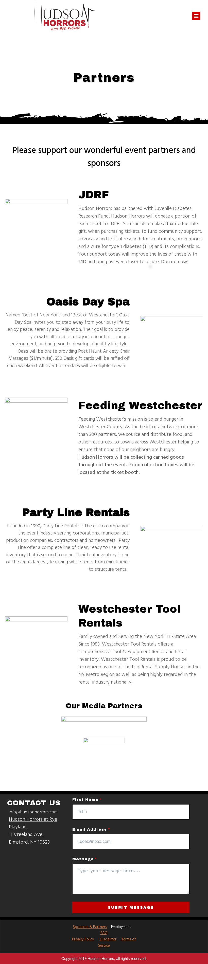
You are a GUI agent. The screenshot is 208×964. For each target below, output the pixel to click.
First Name (85, 800)
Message (83, 859)
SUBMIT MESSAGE (131, 907)
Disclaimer (108, 939)
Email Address (89, 829)
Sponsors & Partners (90, 927)
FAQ (104, 933)
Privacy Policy (83, 939)
